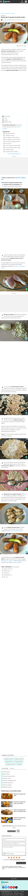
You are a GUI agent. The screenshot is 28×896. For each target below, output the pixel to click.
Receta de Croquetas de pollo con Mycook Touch (20, 810)
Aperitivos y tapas (7, 13)
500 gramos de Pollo (10, 134)
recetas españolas (17, 562)
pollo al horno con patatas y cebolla (13, 267)
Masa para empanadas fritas (9, 776)
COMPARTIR (22, 2)
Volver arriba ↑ (14, 879)
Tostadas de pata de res (8, 783)
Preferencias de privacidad (18, 893)
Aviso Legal (22, 891)
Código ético (22, 894)
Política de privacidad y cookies (7, 893)
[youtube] (11, 887)
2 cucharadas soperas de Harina (12, 142)
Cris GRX (5, 20)
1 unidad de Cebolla (9, 136)
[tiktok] (16, 887)
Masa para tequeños (7, 785)
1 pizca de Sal (8, 144)
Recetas (2, 13)
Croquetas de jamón (19, 759)
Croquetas (13, 13)
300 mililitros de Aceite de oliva (12, 138)
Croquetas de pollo (19, 761)
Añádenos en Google (22, 45)
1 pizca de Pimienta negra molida (12, 148)
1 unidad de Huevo (9, 150)
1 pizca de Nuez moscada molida (12, 146)
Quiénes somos (16, 891)
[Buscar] (26, 2)
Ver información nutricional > (14, 154)
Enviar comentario (21, 863)
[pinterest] (14, 887)
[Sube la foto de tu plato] (18, 831)
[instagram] (8, 887)
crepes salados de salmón (16, 531)
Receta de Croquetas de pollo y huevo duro (19, 802)
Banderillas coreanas (7, 787)
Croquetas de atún (9, 761)
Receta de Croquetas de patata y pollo (19, 818)
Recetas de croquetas (8, 561)
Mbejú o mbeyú (6, 774)
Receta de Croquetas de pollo (19, 794)
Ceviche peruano (6, 772)
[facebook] (3, 887)
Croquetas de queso (8, 759)
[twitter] (6, 887)
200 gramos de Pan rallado (11, 152)
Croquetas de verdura (10, 764)
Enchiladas (19, 764)
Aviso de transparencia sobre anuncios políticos (10, 894)
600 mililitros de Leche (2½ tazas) (13, 140)
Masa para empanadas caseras (9, 780)
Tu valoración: (6, 859)
